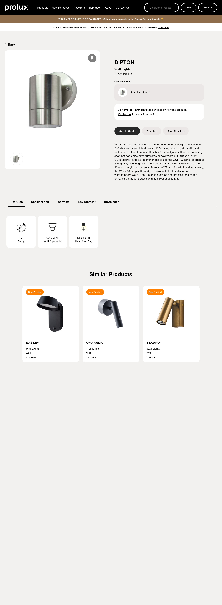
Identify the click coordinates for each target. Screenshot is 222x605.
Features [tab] (17, 202)
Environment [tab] (87, 202)
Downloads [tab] (111, 202)
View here (163, 27)
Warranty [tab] (64, 202)
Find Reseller (176, 131)
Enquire (151, 131)
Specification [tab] (40, 202)
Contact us (124, 114)
